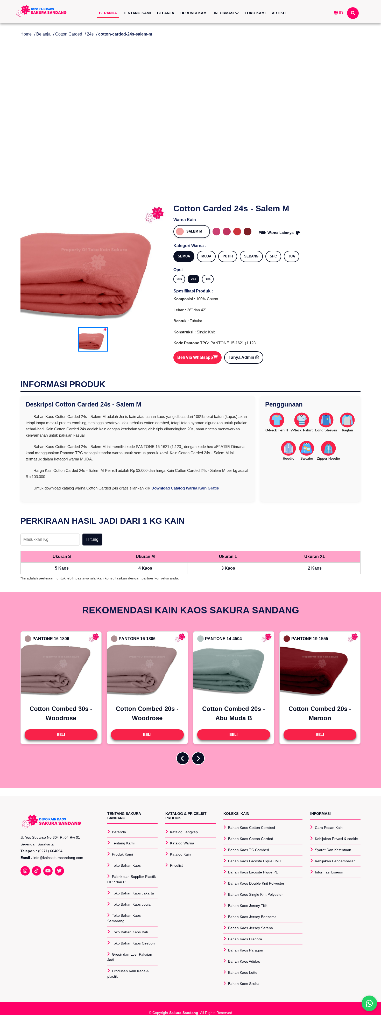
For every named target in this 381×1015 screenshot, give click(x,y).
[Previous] (182, 758)
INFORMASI (224, 13)
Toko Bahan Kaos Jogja (131, 904)
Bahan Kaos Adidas (244, 961)
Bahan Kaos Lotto (242, 972)
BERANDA (108, 13)
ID (340, 13)
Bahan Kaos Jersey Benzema (252, 917)
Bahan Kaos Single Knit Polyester (255, 894)
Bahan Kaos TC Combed (248, 850)
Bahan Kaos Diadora (245, 939)
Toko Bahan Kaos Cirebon (133, 943)
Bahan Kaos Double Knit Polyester (256, 883)
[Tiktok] (36, 871)
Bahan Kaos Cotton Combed (251, 827)
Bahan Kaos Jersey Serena (250, 928)
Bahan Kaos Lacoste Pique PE (253, 872)
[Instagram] (25, 871)
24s (90, 34)
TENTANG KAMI (137, 13)
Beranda (119, 832)
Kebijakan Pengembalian (335, 861)
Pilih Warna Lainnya (276, 232)
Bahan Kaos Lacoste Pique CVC (254, 861)
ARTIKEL (280, 13)
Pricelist (176, 865)
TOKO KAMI (255, 13)
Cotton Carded (68, 34)
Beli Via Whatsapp (195, 357)
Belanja (43, 34)
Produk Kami (122, 854)
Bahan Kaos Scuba (243, 984)
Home (26, 34)
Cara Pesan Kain (329, 827)
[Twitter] (59, 871)
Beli (61, 734)
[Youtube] (48, 871)
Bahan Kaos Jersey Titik (247, 906)
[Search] (353, 13)
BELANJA (165, 13)
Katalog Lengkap (184, 832)
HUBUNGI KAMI (194, 13)
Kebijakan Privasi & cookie (336, 839)
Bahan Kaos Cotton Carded (250, 839)
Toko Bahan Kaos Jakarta (133, 893)
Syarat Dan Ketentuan (333, 850)
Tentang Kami (123, 843)
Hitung (92, 539)
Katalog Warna (182, 843)
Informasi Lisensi (329, 872)
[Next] (198, 758)
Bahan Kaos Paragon (245, 950)
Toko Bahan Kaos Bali (130, 932)
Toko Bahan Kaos (126, 865)
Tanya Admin (242, 357)
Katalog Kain (180, 854)
